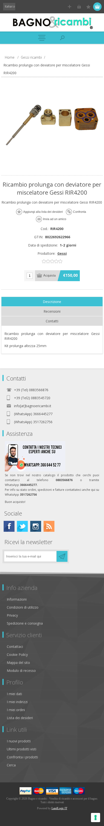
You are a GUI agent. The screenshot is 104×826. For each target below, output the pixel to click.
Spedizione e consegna (25, 623)
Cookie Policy (17, 654)
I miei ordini (16, 709)
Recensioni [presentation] (52, 311)
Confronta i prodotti (22, 757)
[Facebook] (9, 526)
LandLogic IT (59, 808)
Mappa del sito (18, 662)
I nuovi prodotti (19, 741)
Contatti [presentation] (52, 321)
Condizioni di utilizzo (22, 607)
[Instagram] (35, 526)
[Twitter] (22, 526)
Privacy (12, 615)
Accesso (79, 6)
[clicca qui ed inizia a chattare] (35, 470)
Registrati (69, 6)
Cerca (11, 765)
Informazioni (17, 599)
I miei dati (14, 693)
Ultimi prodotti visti (21, 749)
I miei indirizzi (17, 701)
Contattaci (15, 646)
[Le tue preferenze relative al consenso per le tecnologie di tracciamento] (95, 817)
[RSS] (49, 526)
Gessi (62, 253)
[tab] (51, 302)
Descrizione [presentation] (52, 301)
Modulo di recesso (21, 670)
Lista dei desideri (20, 717)
